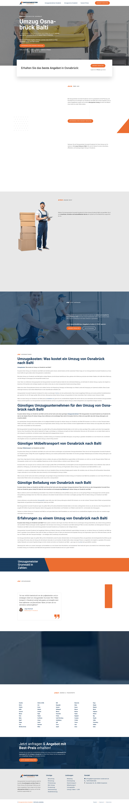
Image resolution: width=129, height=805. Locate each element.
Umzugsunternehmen (73, 414)
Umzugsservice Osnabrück (70, 3)
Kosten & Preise (85, 3)
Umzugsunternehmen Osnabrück (53, 3)
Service (57, 393)
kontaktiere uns (50, 398)
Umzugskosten (21, 367)
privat (80, 542)
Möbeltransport (27, 448)
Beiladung (65, 489)
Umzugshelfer (41, 500)
